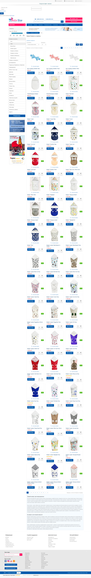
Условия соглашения (9, 546)
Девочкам (26, 566)
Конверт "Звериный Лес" (70, 220)
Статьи (61, 24)
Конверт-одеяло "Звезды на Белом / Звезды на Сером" (34, 482)
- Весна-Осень (12, 46)
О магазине (55, 24)
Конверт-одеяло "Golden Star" (33, 348)
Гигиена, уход (27, 554)
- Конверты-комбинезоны (14, 55)
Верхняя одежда (12, 76)
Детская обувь (12, 100)
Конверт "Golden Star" (70, 144)
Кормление (11, 90)
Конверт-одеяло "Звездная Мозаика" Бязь (73, 455)
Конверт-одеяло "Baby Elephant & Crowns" (53, 245)
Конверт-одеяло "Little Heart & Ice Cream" (34, 374)
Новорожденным (12, 67)
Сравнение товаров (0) (31, 40)
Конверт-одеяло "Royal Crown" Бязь (73, 401)
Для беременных (43, 563)
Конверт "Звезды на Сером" (32, 220)
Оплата (35, 24)
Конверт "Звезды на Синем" (52, 220)
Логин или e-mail (4, 7)
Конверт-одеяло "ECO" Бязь (71, 322)
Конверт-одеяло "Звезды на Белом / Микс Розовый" (73, 482)
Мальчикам (11, 74)
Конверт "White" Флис (31, 194)
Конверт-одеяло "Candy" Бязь (33, 297)
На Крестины (11, 104)
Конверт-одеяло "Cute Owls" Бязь (72, 297)
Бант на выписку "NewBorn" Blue (33, 68)
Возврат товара (29, 538)
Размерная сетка (47, 24)
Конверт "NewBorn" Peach (52, 169)
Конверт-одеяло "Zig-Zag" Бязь (72, 428)
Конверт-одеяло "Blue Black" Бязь (53, 271)
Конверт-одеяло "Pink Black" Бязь (53, 401)
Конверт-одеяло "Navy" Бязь (33, 401)
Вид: (76, 42)
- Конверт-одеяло (13, 48)
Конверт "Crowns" (69, 119)
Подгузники (11, 102)
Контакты (41, 24)
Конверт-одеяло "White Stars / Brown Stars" (54, 428)
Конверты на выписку (13, 39)
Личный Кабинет (73, 537)
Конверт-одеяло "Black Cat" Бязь (33, 271)
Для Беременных (12, 62)
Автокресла (11, 95)
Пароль (2, 9)
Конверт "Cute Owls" (31, 144)
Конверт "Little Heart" (31, 169)
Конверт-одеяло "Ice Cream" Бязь (53, 348)
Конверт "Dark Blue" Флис (51, 144)
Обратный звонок (74, 21)
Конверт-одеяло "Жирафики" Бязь (53, 454)
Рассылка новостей (73, 541)
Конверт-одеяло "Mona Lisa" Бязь (72, 374)
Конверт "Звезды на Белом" (71, 194)
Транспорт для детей (13, 97)
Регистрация (12, 15)
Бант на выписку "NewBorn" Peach (53, 68)
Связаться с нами (30, 537)
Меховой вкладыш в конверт (52, 93)
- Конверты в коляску (13, 53)
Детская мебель (12, 81)
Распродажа (27, 557)
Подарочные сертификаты (53, 538)
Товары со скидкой (51, 546)
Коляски (10, 88)
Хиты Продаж (50, 541)
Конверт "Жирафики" (51, 194)
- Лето (10, 41)
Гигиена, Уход (11, 86)
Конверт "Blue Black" (70, 93)
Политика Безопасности (10, 545)
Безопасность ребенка (13, 109)
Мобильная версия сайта (10, 568)
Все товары (50, 545)
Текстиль (11, 83)
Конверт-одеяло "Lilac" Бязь (71, 348)
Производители (51, 537)
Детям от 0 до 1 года (13, 69)
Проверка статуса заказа (10, 564)
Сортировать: (29, 42)
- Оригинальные (12, 57)
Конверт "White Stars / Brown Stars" (73, 169)
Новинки (49, 542)
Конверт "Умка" (30, 245)
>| (81, 47)
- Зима (11, 43)
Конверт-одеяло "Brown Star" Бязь (73, 271)
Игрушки (10, 79)
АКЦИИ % (66, 24)
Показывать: (43, 42)
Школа (10, 93)
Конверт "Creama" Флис (51, 119)
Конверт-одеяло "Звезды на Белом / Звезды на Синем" (54, 482)
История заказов (73, 538)
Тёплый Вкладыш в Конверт (32, 93)
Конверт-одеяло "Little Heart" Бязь (54, 374)
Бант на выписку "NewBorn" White (72, 68)
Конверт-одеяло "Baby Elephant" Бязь (73, 245)
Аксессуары (11, 107)
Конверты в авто (27, 563)
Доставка (30, 24)
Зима (41, 32)
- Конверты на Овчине (13, 50)
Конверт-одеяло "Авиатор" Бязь (33, 454)
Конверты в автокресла (13, 60)
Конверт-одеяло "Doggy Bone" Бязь (54, 322)
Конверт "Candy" (30, 119)
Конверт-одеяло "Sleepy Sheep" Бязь (34, 428)
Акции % (11, 111)
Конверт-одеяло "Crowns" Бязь (53, 297)
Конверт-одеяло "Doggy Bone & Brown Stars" (35, 322)
